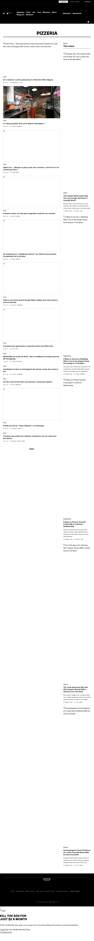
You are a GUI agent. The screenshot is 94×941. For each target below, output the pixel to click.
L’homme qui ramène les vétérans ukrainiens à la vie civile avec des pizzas (30, 437)
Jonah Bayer (15, 172)
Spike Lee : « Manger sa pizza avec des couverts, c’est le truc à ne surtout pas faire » (31, 168)
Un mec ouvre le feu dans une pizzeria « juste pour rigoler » (28, 382)
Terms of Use (40, 891)
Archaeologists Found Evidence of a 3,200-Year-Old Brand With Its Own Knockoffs (77, 852)
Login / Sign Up (75, 1)
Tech (39, 12)
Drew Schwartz (16, 259)
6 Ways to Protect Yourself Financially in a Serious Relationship (74, 524)
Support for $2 (4, 929)
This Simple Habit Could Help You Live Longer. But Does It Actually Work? (75, 198)
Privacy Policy (30, 891)
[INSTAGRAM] (45, 886)
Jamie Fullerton (17, 361)
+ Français (87, 1)
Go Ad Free (63, 1)
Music (54, 12)
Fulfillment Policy (62, 891)
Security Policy (50, 891)
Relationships (67, 356)
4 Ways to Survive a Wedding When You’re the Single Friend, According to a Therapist (76, 361)
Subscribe (67, 13)
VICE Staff (15, 349)
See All (65, 43)
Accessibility (20, 891)
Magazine (20, 12)
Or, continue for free (6, 932)
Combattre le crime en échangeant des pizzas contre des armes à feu (30, 370)
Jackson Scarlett (17, 428)
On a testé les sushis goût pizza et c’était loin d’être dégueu (28, 80)
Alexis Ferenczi (17, 126)
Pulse (28, 12)
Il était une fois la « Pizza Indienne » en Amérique (23, 426)
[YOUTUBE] (52, 886)
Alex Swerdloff (16, 384)
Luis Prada (79, 702)
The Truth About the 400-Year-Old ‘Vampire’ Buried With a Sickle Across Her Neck (75, 689)
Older (31, 449)
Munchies (46, 12)
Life (33, 12)
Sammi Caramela (80, 374)
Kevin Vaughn (16, 216)
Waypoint (20, 14)
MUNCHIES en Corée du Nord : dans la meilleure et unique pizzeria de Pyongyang (31, 358)
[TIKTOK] (49, 886)
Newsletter (77, 13)
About (12, 891)
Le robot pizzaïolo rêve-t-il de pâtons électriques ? (24, 124)
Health (65, 192)
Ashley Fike (79, 211)
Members (29, 14)
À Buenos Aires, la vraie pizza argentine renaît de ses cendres (29, 213)
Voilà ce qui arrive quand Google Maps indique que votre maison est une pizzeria (30, 301)
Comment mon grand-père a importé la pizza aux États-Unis (28, 346)
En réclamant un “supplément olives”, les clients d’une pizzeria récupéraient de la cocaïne (29, 255)
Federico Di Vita (17, 82)
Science (65, 684)
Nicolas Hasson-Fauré (18, 441)
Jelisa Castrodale (17, 305)
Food (4, 76)
